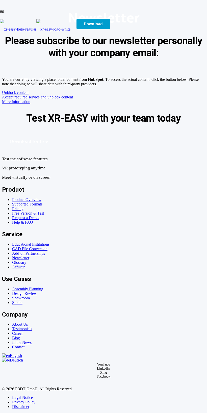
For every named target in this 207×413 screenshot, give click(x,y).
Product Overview (26, 199)
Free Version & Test (28, 213)
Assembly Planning (27, 289)
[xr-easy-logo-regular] (35, 29)
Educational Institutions (30, 244)
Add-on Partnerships (28, 253)
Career (17, 333)
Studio (17, 302)
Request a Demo (25, 218)
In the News (22, 342)
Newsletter (20, 258)
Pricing (17, 208)
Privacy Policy (23, 402)
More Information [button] (16, 101)
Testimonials (22, 329)
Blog (16, 338)
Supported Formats (27, 204)
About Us (20, 324)
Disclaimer (20, 406)
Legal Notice (22, 397)
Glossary (19, 262)
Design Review (24, 293)
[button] (12, 355)
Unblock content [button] (15, 92)
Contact (18, 347)
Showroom (21, 298)
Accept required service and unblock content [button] (37, 97)
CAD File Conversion (29, 249)
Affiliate (18, 267)
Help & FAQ (22, 222)
